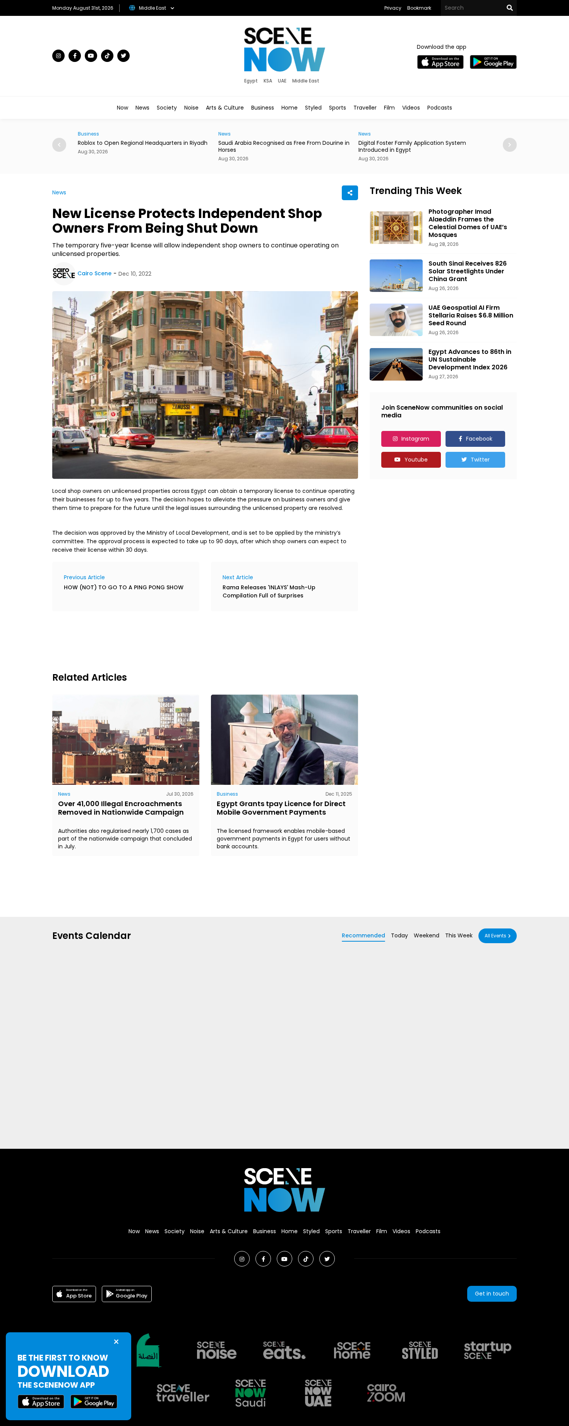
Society (167, 107)
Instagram (415, 439)
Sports (337, 107)
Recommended (363, 935)
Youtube (416, 459)
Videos (411, 107)
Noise (191, 107)
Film (389, 107)
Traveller (365, 107)
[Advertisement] (193, 640)
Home (289, 107)
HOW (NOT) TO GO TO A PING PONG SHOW (123, 587)
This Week (459, 935)
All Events (495, 935)
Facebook (479, 439)
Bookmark (419, 8)
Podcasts (439, 107)
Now (122, 107)
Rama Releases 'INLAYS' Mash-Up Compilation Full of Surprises (269, 591)
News (142, 107)
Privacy (392, 8)
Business (262, 107)
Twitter (480, 459)
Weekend (426, 935)
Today (399, 935)
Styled (313, 107)
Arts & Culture (225, 107)
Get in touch (492, 1293)
